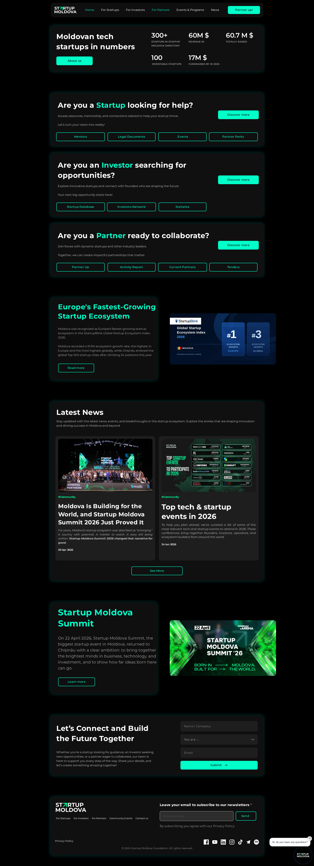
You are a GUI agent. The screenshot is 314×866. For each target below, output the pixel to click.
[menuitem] (89, 10)
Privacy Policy (64, 841)
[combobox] (219, 739)
